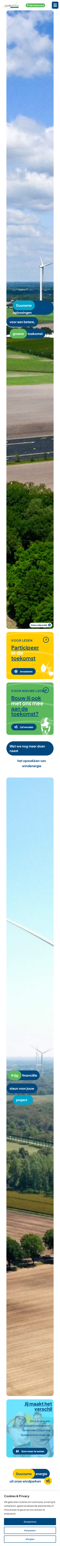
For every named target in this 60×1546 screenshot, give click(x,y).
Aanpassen (30, 1530)
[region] (30, 1518)
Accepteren (30, 1521)
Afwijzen (30, 1539)
